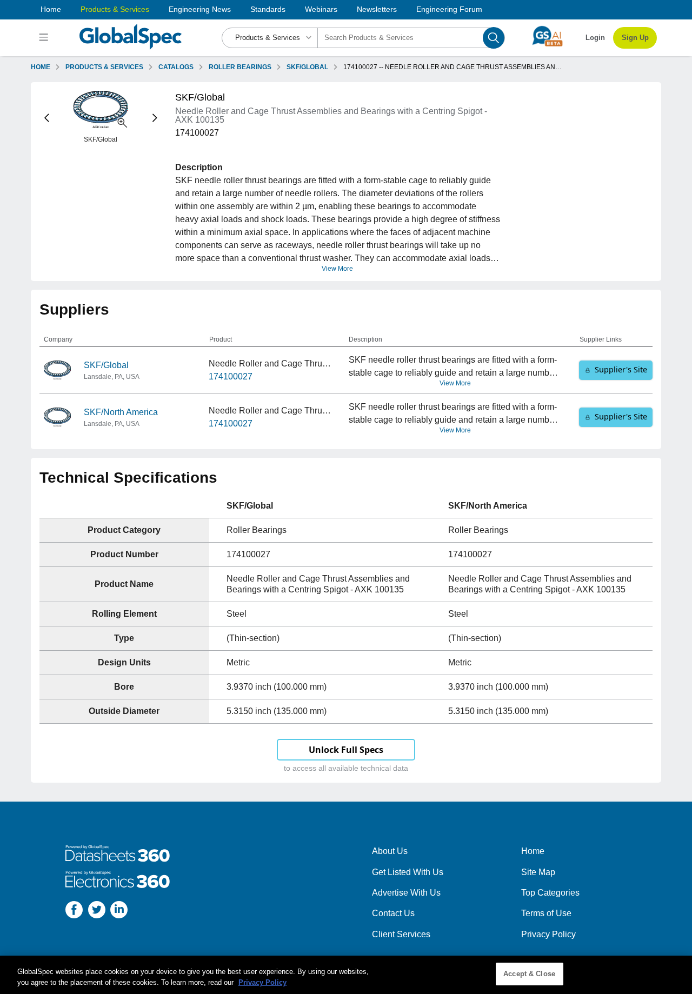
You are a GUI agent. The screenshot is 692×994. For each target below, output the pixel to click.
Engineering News (200, 9)
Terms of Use (546, 913)
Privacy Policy (548, 934)
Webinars (321, 9)
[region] (346, 975)
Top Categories (550, 892)
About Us (390, 851)
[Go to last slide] (46, 117)
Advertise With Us (406, 892)
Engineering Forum (449, 9)
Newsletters (377, 9)
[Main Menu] (45, 38)
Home (51, 9)
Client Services (401, 934)
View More (337, 268)
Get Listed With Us (407, 872)
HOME (40, 67)
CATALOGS (176, 67)
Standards (267, 9)
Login (595, 38)
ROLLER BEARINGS (240, 67)
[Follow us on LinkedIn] (119, 911)
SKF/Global (106, 365)
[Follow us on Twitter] (96, 911)
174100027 (230, 376)
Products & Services (115, 9)
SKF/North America (121, 412)
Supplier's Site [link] (621, 369)
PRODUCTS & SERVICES (104, 67)
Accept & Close (529, 974)
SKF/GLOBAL (307, 67)
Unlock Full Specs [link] (346, 750)
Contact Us (393, 913)
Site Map (538, 872)
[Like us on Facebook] (74, 911)
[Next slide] (155, 117)
